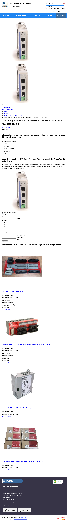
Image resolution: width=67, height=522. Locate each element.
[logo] (5, 8)
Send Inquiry (61, 15)
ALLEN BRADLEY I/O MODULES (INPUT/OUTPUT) (16, 115)
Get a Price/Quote (6, 127)
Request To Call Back (7, 109)
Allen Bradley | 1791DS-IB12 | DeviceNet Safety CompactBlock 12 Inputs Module (26, 344)
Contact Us (48, 15)
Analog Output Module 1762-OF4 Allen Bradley (16, 408)
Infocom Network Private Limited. (20, 519)
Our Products (35, 15)
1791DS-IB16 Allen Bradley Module (12, 291)
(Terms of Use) (23, 517)
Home (5, 111)
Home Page (6, 15)
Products (6, 113)
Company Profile (20, 15)
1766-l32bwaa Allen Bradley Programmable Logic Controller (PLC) (22, 461)
